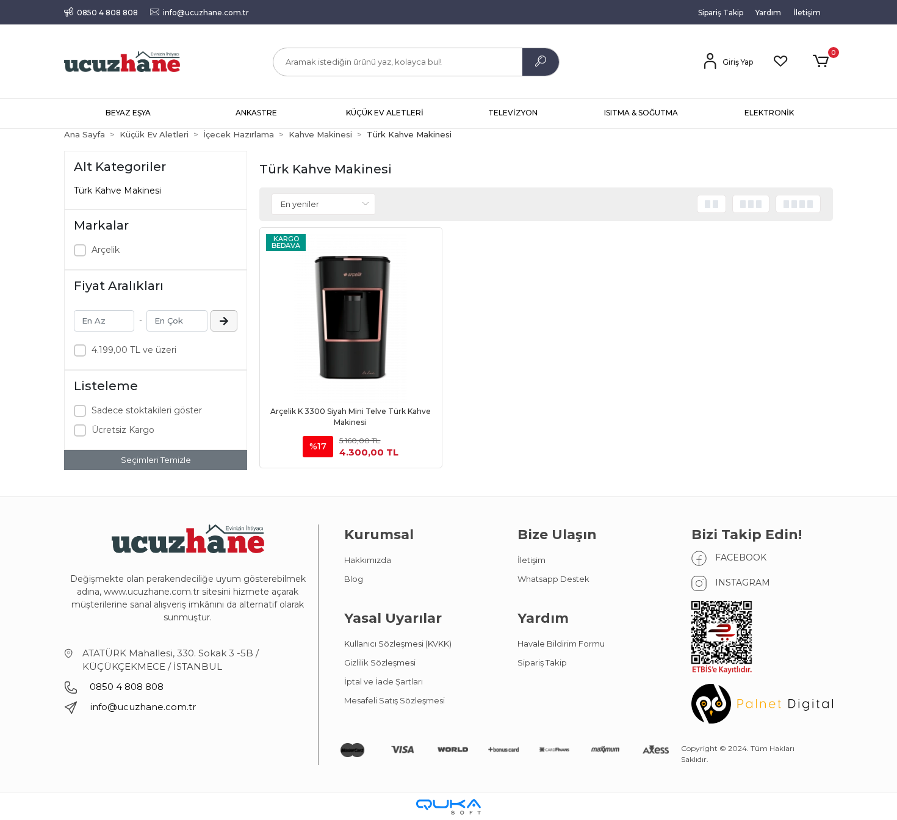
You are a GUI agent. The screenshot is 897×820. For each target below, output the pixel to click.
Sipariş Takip (720, 12)
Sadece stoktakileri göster (147, 410)
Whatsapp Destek (553, 579)
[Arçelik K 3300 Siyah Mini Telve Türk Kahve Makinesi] (351, 319)
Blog (353, 579)
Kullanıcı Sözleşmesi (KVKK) (398, 643)
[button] (823, 61)
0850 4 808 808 (125, 686)
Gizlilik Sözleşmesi (380, 662)
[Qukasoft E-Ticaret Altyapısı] (448, 807)
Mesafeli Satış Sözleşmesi (394, 700)
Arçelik (106, 249)
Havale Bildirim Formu (561, 643)
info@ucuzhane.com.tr (143, 707)
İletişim (807, 12)
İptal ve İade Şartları (383, 681)
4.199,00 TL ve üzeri (134, 349)
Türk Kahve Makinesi (117, 190)
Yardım (768, 12)
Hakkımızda (367, 560)
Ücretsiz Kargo (123, 429)
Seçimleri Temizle (156, 460)
